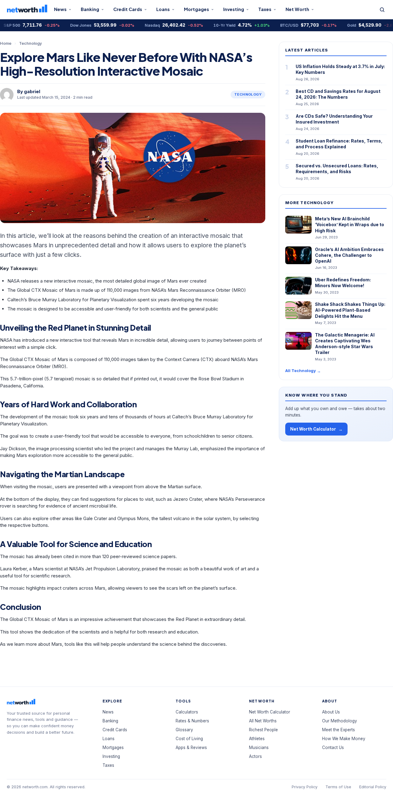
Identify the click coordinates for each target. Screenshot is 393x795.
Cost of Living (189, 738)
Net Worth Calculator (316, 429)
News (60, 9)
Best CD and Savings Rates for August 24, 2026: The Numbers (338, 94)
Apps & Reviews (191, 747)
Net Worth (297, 9)
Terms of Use (338, 787)
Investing (233, 9)
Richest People (263, 729)
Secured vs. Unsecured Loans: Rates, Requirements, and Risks (337, 168)
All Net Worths (263, 720)
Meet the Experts (338, 729)
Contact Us (333, 747)
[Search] (382, 10)
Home (5, 43)
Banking (90, 9)
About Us (331, 711)
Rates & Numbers (192, 720)
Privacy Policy (304, 787)
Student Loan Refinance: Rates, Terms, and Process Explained (339, 143)
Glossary (184, 729)
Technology (30, 43)
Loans (163, 9)
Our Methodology (339, 720)
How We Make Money (343, 738)
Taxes (264, 9)
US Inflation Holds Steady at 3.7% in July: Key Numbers (340, 69)
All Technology (303, 371)
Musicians (259, 747)
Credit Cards (127, 9)
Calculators (187, 711)
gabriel (32, 91)
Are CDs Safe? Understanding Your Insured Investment (334, 118)
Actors (255, 756)
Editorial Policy (372, 787)
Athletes (257, 738)
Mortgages (196, 9)
